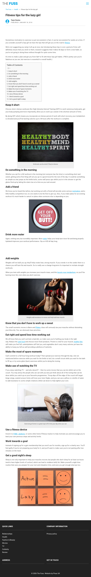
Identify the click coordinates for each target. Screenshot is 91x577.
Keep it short (12, 71)
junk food (21, 342)
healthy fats (78, 342)
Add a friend (12, 76)
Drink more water (14, 79)
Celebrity (5, 549)
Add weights (12, 81)
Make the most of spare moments (20, 89)
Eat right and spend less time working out (22, 86)
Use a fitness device (16, 94)
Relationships (7, 534)
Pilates (38, 327)
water (45, 239)
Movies (5, 543)
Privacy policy (52, 534)
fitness (67, 43)
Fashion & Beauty (8, 540)
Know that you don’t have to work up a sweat (23, 84)
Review (4, 552)
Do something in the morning (18, 74)
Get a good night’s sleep (17, 99)
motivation (76, 191)
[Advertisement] (46, 33)
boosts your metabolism (66, 272)
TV (3, 546)
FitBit (15, 434)
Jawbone (21, 434)
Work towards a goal (16, 96)
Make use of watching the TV (18, 91)
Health (4, 537)
